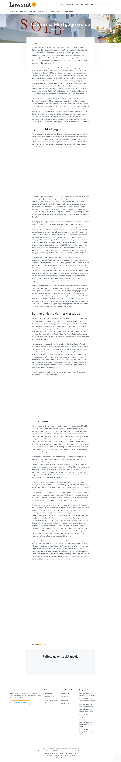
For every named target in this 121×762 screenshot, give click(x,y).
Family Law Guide (49, 697)
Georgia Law (64, 700)
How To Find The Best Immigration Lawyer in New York (85, 717)
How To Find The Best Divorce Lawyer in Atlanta (87, 694)
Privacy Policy (63, 753)
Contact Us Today (20, 703)
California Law (42, 645)
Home (52, 29)
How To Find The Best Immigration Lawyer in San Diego (87, 732)
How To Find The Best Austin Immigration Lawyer (87, 700)
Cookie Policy (72, 753)
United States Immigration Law (52, 701)
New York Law (65, 703)
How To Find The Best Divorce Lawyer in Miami (86, 710)
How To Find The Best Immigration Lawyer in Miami (85, 724)
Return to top (60, 757)
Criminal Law (48, 693)
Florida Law (64, 697)
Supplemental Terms (50, 753)
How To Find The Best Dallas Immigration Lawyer (87, 705)
